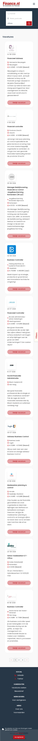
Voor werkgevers (19, 700)
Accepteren (19, 737)
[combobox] (19, 13)
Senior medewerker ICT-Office (17, 557)
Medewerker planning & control (17, 486)
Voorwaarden (19, 712)
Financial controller (15, 126)
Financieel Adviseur (15, 58)
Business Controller (15, 260)
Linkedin (20, 675)
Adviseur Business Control (18, 436)
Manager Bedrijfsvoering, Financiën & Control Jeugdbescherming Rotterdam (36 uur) (17, 191)
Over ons (19, 709)
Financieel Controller (15, 313)
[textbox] (19, 13)
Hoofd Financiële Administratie (14, 377)
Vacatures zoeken (19, 688)
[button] (11, 660)
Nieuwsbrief (19, 691)
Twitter (20, 679)
